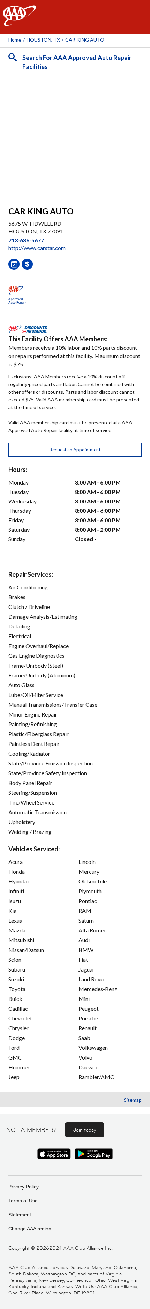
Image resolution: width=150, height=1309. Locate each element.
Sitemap (133, 1100)
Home (14, 40)
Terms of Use (23, 1200)
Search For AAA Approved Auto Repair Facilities (77, 62)
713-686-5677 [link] (26, 240)
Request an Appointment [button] (75, 449)
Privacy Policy (23, 1187)
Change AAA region (29, 1228)
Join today (84, 1130)
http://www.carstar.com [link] (37, 248)
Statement (19, 1214)
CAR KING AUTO (84, 40)
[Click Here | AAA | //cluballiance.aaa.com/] (19, 21)
